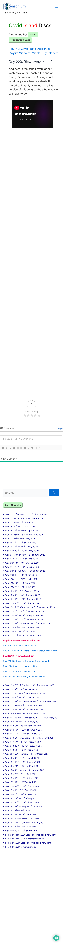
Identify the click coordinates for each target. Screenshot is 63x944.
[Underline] (10, 448)
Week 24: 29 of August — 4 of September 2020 (30, 607)
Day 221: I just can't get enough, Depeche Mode (26, 661)
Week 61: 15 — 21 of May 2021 (21, 798)
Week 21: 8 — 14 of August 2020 (22, 595)
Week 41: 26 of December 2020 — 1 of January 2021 (32, 717)
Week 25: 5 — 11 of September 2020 (24, 611)
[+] (39, 448)
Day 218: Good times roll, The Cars (20, 645)
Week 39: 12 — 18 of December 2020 (24, 709)
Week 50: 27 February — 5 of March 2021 (26, 753)
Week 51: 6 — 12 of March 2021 (22, 757)
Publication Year (20, 39)
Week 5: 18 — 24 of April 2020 (21, 530)
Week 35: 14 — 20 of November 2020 (25, 693)
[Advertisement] (31, 260)
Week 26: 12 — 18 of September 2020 (25, 615)
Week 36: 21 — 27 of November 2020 (24, 697)
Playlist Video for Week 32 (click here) (34, 53)
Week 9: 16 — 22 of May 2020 (21, 546)
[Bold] (3, 448)
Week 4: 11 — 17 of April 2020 (21, 526)
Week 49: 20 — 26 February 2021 (23, 749)
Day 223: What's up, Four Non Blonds (21, 671)
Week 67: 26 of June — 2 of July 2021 (25, 822)
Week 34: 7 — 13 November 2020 (23, 689)
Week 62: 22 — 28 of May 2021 (22, 802)
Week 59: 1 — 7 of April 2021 (20, 790)
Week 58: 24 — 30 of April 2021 (22, 786)
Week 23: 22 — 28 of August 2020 (23, 603)
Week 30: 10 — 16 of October (20, 631)
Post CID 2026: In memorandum (21, 847)
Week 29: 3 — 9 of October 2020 (22, 627)
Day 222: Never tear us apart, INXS (20, 666)
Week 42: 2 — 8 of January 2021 (22, 721)
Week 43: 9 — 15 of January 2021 (23, 725)
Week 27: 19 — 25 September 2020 (24, 619)
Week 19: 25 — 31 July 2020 (20, 587)
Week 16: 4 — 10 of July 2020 (21, 574)
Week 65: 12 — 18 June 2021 (20, 814)
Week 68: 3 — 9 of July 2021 (20, 826)
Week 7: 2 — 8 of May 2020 (20, 538)
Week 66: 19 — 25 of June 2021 (22, 818)
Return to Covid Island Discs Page (29, 48)
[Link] (32, 448)
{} (36, 448)
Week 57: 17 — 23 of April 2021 (21, 782)
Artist (33, 34)
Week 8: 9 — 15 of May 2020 (20, 542)
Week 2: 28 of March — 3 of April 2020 (25, 518)
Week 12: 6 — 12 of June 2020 (21, 558)
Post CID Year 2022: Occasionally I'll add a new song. (31, 835)
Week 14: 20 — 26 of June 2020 (22, 566)
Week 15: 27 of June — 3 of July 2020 (25, 570)
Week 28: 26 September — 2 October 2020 (27, 623)
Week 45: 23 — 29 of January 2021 (23, 733)
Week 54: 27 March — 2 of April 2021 (25, 770)
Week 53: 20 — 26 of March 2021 (23, 765)
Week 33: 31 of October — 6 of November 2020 (29, 685)
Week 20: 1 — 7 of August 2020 (22, 591)
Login (59, 428)
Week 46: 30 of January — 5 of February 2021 (29, 737)
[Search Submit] (54, 492)
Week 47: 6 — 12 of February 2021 (23, 741)
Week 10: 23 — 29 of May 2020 (22, 550)
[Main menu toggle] (56, 8)
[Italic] (6, 448)
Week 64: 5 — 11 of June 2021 (21, 810)
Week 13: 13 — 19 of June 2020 (22, 562)
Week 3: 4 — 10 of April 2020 (20, 522)
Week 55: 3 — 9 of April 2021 (20, 774)
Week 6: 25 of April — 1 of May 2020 (24, 534)
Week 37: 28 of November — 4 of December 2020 (31, 701)
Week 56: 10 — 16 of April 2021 (21, 778)
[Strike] (14, 448)
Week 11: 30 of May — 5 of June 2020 (25, 554)
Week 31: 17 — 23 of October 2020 (23, 635)
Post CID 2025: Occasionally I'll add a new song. (28, 843)
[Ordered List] (17, 448)
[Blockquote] (25, 448)
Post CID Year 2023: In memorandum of (24, 838)
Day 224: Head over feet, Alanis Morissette (24, 676)
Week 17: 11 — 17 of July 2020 (21, 579)
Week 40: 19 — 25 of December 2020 (25, 713)
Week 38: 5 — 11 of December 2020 (24, 705)
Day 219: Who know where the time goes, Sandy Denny (30, 650)
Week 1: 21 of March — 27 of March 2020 (26, 514)
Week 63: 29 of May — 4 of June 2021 (25, 806)
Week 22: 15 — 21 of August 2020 (23, 599)
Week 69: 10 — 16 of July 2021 (21, 830)
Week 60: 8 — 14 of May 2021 (21, 794)
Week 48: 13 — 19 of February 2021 (24, 745)
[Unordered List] (21, 448)
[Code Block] (28, 448)
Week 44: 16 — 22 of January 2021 (24, 729)
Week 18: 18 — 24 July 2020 (20, 582)
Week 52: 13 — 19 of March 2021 (22, 762)
